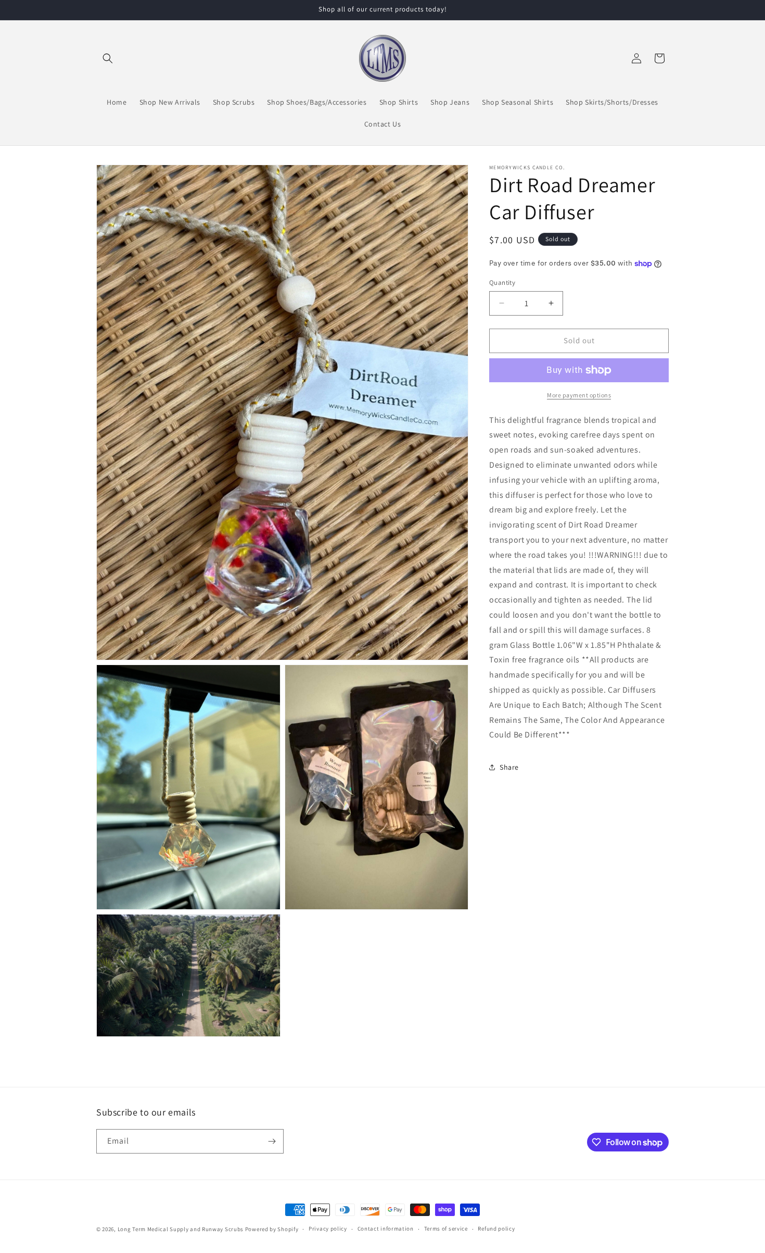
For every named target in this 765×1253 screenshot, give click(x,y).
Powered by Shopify (272, 1229)
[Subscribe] (271, 1141)
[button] (107, 58)
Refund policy (496, 1229)
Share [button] (509, 766)
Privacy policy (328, 1229)
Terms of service (446, 1229)
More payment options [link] (579, 395)
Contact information (386, 1229)
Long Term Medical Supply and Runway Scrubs (181, 1229)
